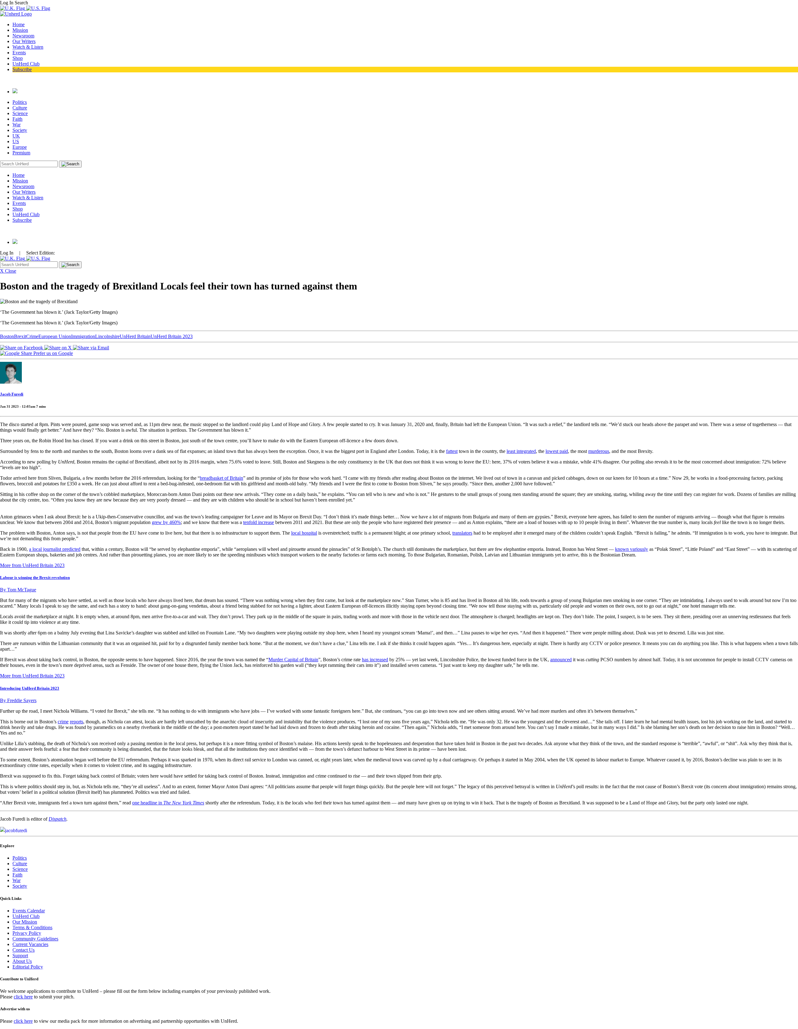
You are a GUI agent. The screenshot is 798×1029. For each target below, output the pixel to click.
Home (18, 24)
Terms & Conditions (32, 927)
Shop (17, 58)
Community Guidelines (35, 938)
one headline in (168, 802)
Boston (7, 336)
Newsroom (23, 35)
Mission (20, 30)
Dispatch (57, 819)
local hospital (304, 533)
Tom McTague (18, 589)
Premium (21, 152)
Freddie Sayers (18, 700)
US (15, 141)
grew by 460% (166, 522)
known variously (631, 549)
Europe (19, 147)
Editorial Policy (27, 966)
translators (462, 533)
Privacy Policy (26, 933)
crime (63, 721)
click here (23, 996)
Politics (19, 102)
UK (16, 135)
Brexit (20, 336)
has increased (375, 659)
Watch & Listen (27, 47)
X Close (8, 271)
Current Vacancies (30, 944)
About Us (22, 961)
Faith (17, 119)
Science (20, 113)
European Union (54, 336)
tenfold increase (258, 522)
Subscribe (22, 69)
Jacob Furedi (11, 394)
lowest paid (557, 451)
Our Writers (24, 41)
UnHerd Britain (135, 336)
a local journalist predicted (54, 549)
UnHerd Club (26, 63)
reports (76, 721)
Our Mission (24, 922)
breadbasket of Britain (221, 478)
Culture (19, 107)
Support (20, 955)
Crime (32, 336)
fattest (452, 451)
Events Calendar (28, 910)
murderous (598, 451)
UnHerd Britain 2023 (172, 336)
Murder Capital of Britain (293, 659)
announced (561, 659)
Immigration (83, 336)
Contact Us (23, 950)
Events (19, 52)
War (16, 124)
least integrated (521, 451)
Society (19, 130)
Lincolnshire (107, 336)
